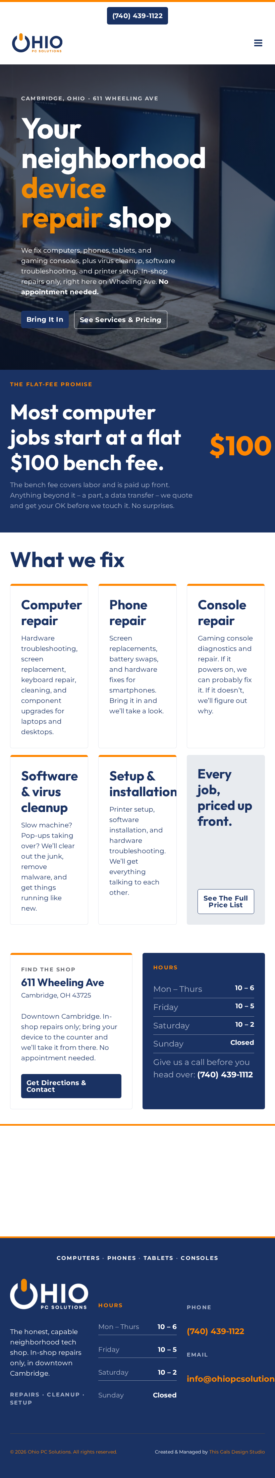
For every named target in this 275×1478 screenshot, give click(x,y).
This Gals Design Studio (237, 1452)
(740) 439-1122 (215, 1331)
